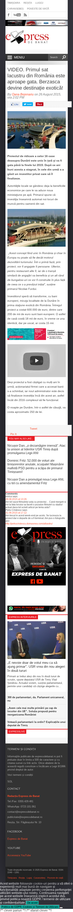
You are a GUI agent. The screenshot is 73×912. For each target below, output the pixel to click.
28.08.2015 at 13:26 (16, 499)
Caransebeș (15, 8)
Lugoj (39, 3)
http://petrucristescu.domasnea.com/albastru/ (29, 523)
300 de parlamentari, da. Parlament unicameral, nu (35, 699)
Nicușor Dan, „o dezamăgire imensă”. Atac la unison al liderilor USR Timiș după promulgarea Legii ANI (36, 449)
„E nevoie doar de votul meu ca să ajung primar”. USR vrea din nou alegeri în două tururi (36, 667)
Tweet (33, 428)
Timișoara (13, 3)
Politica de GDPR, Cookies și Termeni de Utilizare (30, 906)
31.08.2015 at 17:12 (16, 512)
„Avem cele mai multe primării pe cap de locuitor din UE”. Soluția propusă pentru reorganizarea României (32, 711)
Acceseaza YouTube (19, 855)
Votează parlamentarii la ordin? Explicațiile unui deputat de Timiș (36, 724)
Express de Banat (17, 838)
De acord (32, 902)
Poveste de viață (38, 8)
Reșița (28, 3)
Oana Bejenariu (23, 94)
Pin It (13, 434)
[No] (61, 907)
